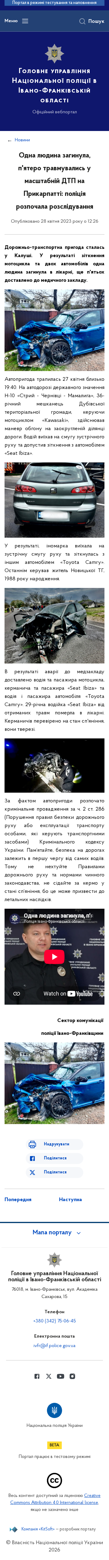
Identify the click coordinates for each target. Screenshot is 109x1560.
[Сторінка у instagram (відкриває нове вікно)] (72, 1376)
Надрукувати (56, 1144)
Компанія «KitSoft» (38, 1529)
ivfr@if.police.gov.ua (54, 1345)
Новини (22, 140)
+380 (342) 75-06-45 (54, 1321)
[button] (54, 1232)
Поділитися (55, 1158)
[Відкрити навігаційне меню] (25, 21)
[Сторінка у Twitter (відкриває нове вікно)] (48, 1376)
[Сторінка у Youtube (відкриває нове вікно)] (60, 1376)
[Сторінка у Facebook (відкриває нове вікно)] (37, 1376)
